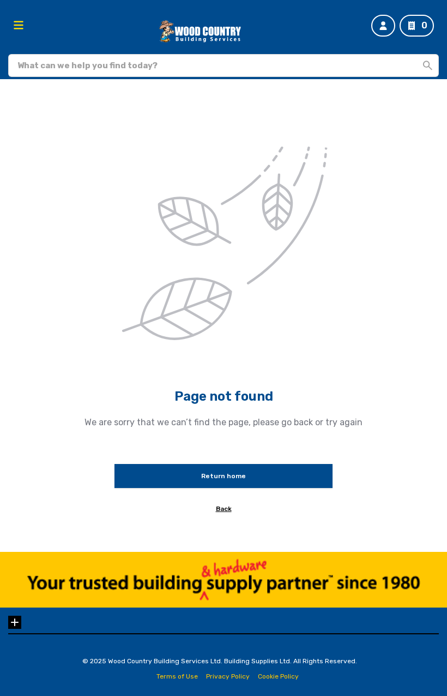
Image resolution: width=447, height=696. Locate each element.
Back (224, 509)
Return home (223, 476)
